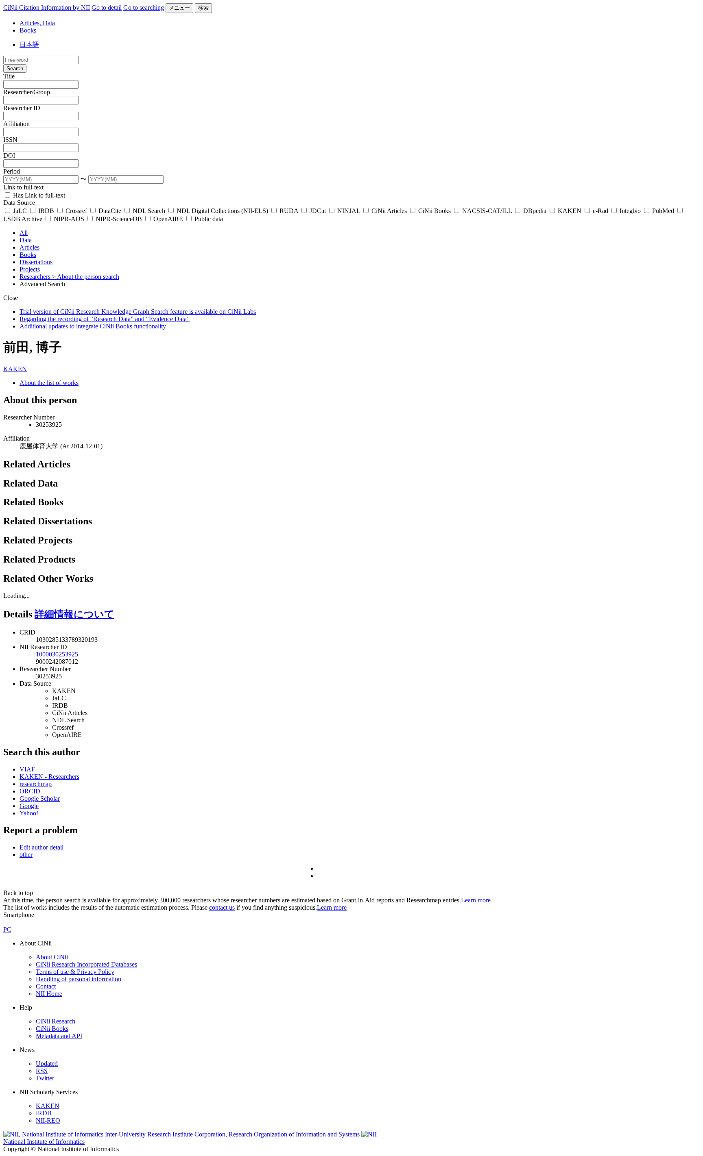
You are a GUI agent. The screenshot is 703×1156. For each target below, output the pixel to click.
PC (7, 929)
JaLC (19, 210)
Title (9, 76)
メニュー (179, 8)
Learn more (476, 900)
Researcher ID (21, 107)
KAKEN (569, 210)
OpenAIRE (168, 218)
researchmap (36, 783)
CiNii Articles (389, 210)
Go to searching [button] (143, 7)
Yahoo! (29, 813)
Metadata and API (59, 1035)
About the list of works (49, 382)
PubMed (663, 210)
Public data (208, 218)
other (26, 854)
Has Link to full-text (38, 195)
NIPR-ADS (69, 218)
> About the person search (85, 276)
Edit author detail (41, 847)
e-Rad (600, 210)
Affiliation (16, 123)
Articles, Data (37, 23)
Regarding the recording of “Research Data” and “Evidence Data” (105, 318)
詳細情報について (74, 614)
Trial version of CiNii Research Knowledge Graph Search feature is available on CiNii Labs (138, 311)
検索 (203, 8)
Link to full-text (23, 187)
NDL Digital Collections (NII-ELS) (222, 210)
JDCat (317, 210)
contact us (222, 907)
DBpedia (535, 210)
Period (11, 171)
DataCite (110, 210)
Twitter (45, 1078)
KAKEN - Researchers (49, 776)
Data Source (19, 202)
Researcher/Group (26, 92)
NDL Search (149, 210)
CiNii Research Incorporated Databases (86, 964)
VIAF (27, 769)
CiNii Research (55, 1021)
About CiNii (52, 957)
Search (15, 68)
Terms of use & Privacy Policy (75, 971)
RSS (42, 1070)
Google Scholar (40, 798)
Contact (46, 986)
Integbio (630, 210)
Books (28, 30)
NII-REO (48, 1120)
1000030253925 (57, 654)
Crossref (76, 210)
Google (29, 805)
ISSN (10, 139)
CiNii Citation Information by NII (46, 7)
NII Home (49, 993)
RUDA (289, 210)
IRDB (46, 210)
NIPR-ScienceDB (119, 218)
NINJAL (349, 210)
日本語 (29, 44)
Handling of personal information (78, 979)
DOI (9, 155)
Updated (47, 1063)
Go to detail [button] (107, 7)
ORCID (30, 791)
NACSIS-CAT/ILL (487, 210)
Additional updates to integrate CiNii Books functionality (93, 326)
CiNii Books (434, 210)
